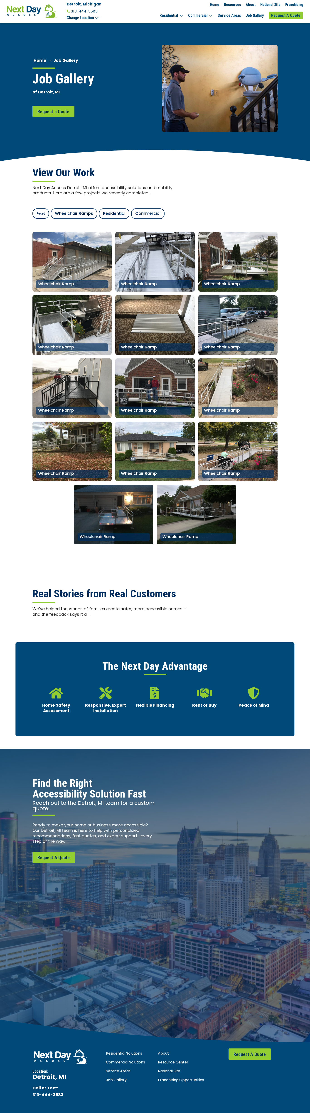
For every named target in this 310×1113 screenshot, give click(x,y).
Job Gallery (255, 15)
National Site (270, 4)
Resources (232, 4)
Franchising (294, 4)
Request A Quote (285, 15)
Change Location (81, 17)
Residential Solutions (124, 1054)
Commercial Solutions (125, 1062)
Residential (169, 15)
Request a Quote (53, 111)
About (251, 4)
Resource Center (173, 1062)
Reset (41, 213)
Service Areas (229, 15)
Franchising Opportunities (181, 1080)
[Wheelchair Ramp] (72, 262)
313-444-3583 (84, 11)
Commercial (197, 15)
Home (214, 4)
